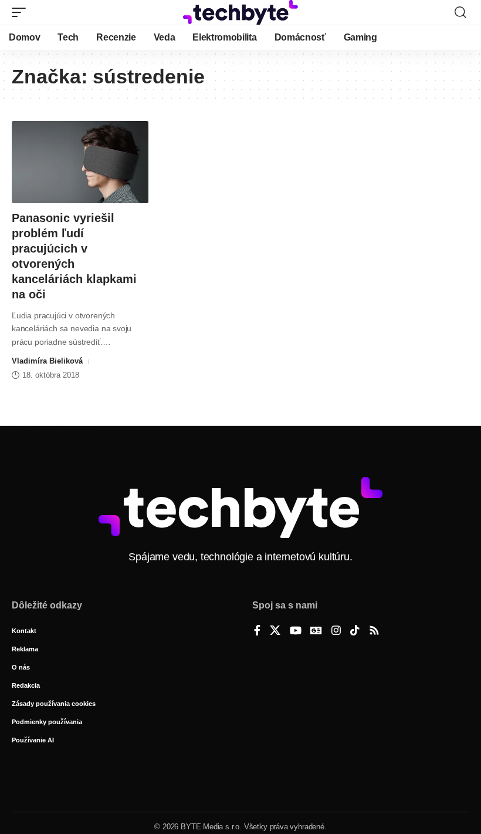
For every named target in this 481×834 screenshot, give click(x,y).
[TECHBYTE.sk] (240, 12)
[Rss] (374, 631)
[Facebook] (257, 631)
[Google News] (316, 631)
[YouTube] (295, 631)
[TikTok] (354, 631)
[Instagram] (336, 631)
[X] (275, 631)
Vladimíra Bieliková (47, 361)
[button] (22, 12)
